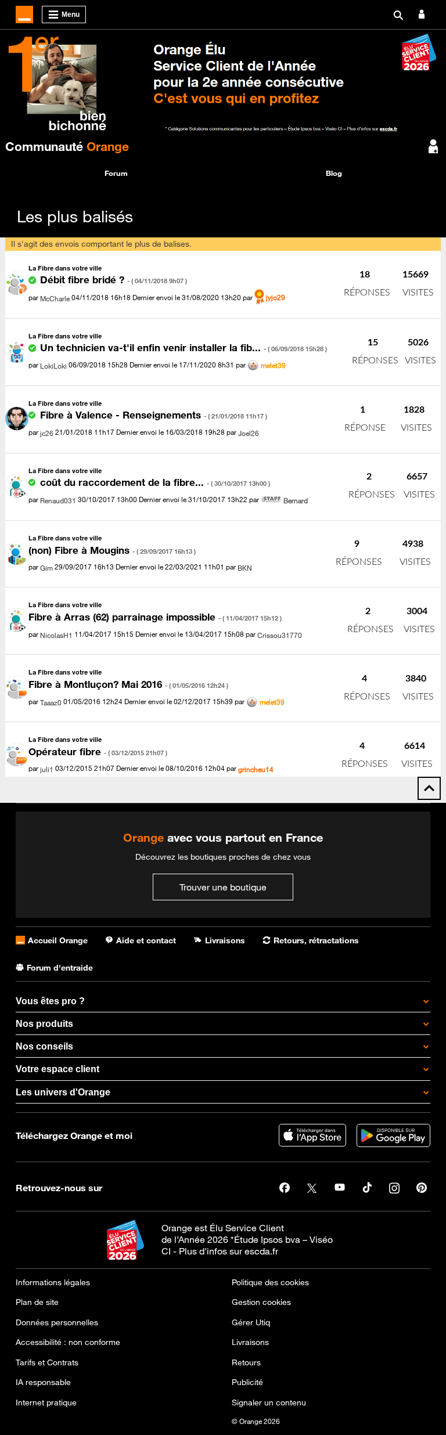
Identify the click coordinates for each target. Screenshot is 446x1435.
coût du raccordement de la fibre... (155, 482)
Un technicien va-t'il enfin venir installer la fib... (183, 347)
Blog (334, 173)
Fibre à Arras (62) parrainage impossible (155, 617)
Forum (116, 173)
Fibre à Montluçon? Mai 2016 (128, 684)
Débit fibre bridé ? (113, 279)
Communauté (67, 146)
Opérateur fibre (97, 751)
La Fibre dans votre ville (65, 268)
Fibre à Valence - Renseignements (153, 415)
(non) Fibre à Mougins (112, 550)
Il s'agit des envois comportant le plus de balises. (101, 244)
